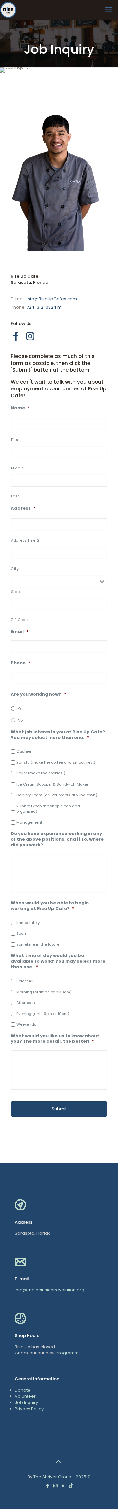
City (15, 568)
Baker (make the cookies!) (40, 773)
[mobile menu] (109, 9)
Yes (21, 708)
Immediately (28, 922)
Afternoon (25, 1002)
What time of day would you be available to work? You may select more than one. (58, 961)
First (15, 439)
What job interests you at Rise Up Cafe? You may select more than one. (58, 735)
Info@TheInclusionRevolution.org (49, 1290)
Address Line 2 (25, 540)
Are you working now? (38, 694)
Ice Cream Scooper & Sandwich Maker (52, 784)
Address (23, 508)
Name (20, 408)
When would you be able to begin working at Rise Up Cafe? (50, 906)
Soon (21, 933)
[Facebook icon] (48, 1485)
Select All (24, 981)
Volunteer (25, 1396)
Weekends (26, 1024)
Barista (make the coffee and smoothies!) (55, 762)
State (16, 591)
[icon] (71, 1485)
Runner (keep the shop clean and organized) (48, 808)
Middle (17, 468)
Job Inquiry (26, 1402)
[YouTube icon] (64, 1485)
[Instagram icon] (56, 1485)
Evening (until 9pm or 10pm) (42, 1013)
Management (29, 822)
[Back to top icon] (59, 1462)
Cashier (23, 751)
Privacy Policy (29, 1409)
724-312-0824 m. (45, 307)
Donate (22, 1390)
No (20, 720)
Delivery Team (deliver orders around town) (56, 795)
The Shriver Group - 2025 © (62, 1477)
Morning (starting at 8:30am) (44, 992)
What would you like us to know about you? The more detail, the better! (55, 1038)
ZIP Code (19, 620)
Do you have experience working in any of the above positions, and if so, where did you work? (57, 839)
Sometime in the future (37, 944)
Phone (20, 663)
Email (20, 632)
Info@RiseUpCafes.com (52, 299)
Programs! (67, 1353)
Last (15, 496)
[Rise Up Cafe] (8, 10)
